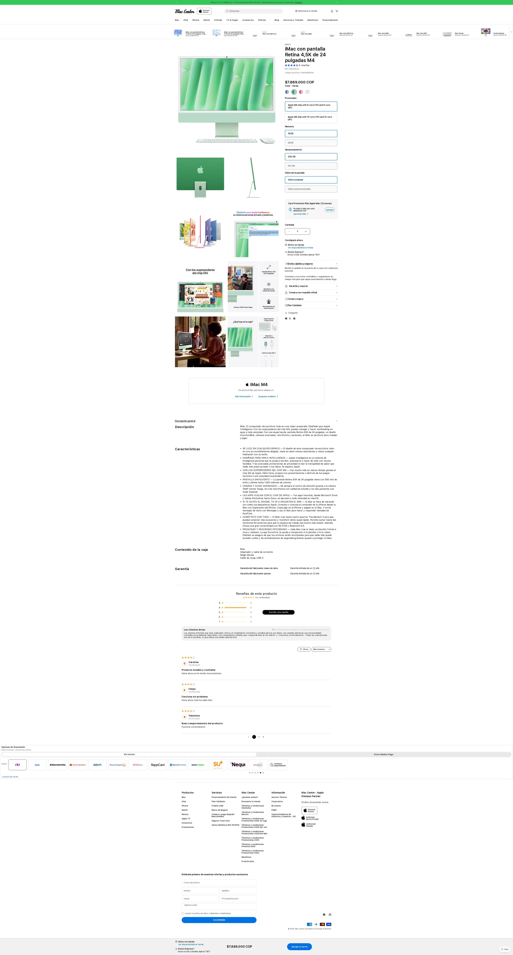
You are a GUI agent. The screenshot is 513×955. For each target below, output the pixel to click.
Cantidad (289, 225)
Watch (185, 810)
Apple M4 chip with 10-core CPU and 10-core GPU (310, 118)
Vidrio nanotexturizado (299, 189)
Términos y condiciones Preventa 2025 (253, 845)
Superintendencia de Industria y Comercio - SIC (283, 815)
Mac (184, 797)
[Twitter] (290, 318)
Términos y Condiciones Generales (253, 807)
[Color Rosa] (301, 92)
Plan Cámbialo (218, 801)
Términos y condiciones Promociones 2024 (253, 852)
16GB (290, 133)
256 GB (292, 156)
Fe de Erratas (248, 861)
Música (185, 814)
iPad (184, 801)
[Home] (185, 11)
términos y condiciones (220, 913)
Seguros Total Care (221, 821)
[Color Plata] (307, 92)
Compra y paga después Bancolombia (223, 815)
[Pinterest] (294, 318)
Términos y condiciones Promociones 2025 (253, 839)
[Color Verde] (294, 92)
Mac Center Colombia (303, 929)
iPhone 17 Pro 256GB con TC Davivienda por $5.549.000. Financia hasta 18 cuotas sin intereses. (256, 2)
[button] (292, 65)
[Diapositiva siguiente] (511, 31)
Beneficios (246, 857)
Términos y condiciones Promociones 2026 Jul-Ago (254, 820)
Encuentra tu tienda (251, 801)
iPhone (185, 806)
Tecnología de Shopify (322, 929)
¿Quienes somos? (250, 797)
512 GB (291, 166)
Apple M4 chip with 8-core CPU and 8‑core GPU (309, 106)
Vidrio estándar (295, 180)
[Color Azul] (287, 92)
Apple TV (186, 819)
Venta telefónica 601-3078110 (225, 825)
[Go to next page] (264, 737)
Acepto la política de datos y (208, 913)
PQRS (274, 810)
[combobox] (253, 11)
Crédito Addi (217, 806)
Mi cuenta (276, 806)
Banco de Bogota (220, 810)
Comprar (298, 2)
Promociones (188, 827)
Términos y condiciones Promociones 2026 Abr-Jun (254, 826)
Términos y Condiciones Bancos (253, 813)
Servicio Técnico (279, 797)
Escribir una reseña (278, 612)
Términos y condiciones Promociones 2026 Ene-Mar (254, 832)
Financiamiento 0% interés (224, 797)
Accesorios (187, 823)
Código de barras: (292, 73)
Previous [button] (176, 2)
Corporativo (277, 801)
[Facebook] (286, 318)
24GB (290, 142)
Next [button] (336, 2)
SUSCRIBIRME (219, 920)
